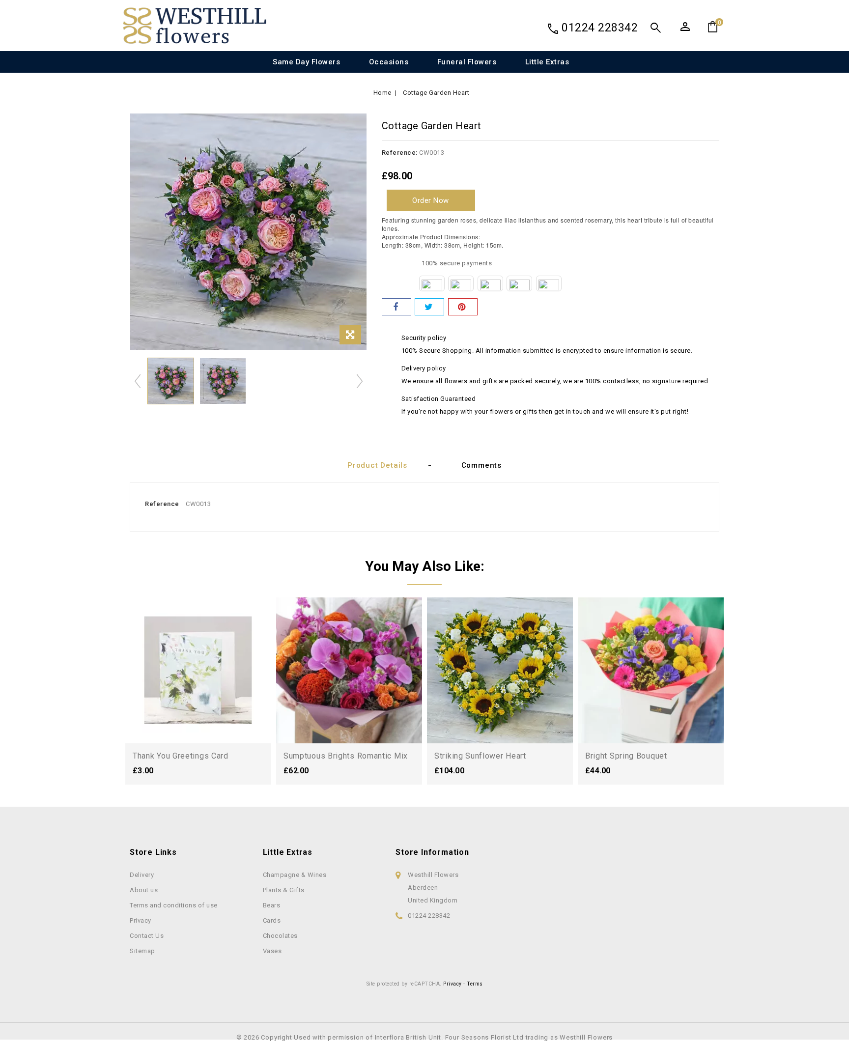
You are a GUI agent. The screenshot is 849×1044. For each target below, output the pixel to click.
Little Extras (547, 61)
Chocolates (280, 935)
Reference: (400, 152)
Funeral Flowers (467, 61)
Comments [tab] (481, 465)
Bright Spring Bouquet (626, 756)
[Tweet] (429, 307)
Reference (162, 504)
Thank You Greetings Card (180, 756)
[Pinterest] (463, 307)
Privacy (140, 920)
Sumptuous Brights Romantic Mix (345, 756)
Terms (475, 984)
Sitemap (142, 951)
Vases (272, 951)
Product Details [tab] (377, 465)
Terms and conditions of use (174, 905)
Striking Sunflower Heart (480, 756)
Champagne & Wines (295, 874)
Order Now (430, 200)
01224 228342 (600, 27)
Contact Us (147, 935)
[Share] (396, 307)
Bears (272, 905)
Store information (432, 852)
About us (144, 890)
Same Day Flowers (306, 61)
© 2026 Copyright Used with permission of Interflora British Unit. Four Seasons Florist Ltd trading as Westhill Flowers (424, 1037)
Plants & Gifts (284, 890)
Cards (272, 920)
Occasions (389, 61)
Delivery (142, 874)
